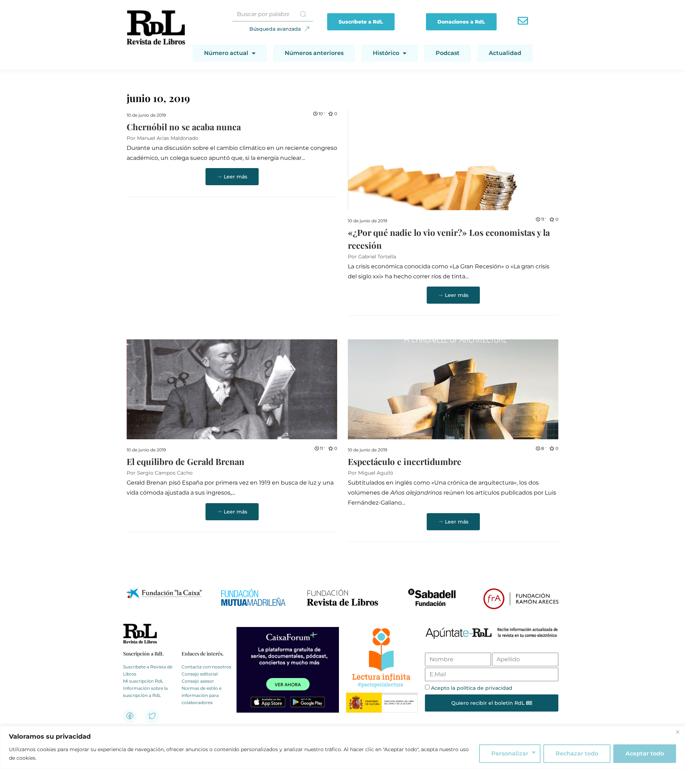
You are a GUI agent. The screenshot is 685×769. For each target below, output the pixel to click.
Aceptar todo (644, 753)
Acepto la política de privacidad (471, 688)
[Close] (677, 732)
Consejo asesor (198, 681)
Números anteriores (314, 53)
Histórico (386, 53)
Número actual (226, 53)
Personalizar (509, 753)
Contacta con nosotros (206, 666)
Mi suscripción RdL (143, 681)
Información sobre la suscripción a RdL (145, 691)
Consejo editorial (200, 674)
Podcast (448, 53)
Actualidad (505, 53)
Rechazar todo (576, 753)
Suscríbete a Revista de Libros (147, 670)
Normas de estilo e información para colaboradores (202, 695)
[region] (342, 747)
